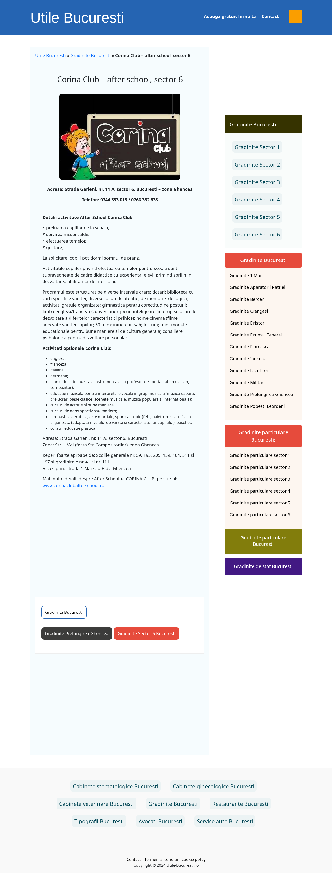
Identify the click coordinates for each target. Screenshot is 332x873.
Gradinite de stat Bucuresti (263, 566)
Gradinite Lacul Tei (249, 370)
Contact (270, 16)
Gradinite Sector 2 (257, 164)
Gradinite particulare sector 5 (260, 503)
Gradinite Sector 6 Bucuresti (147, 633)
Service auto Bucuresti (225, 821)
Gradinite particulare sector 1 (260, 455)
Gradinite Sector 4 (257, 199)
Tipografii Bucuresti (99, 821)
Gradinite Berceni (248, 299)
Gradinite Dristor (247, 323)
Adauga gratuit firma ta (230, 16)
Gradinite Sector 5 (257, 216)
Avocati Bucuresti (160, 821)
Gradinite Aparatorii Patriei (257, 287)
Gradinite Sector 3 (257, 181)
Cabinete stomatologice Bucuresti (115, 786)
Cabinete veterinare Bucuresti (96, 803)
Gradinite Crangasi (249, 311)
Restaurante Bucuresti (240, 803)
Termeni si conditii (161, 859)
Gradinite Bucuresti (90, 55)
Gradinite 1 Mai (245, 275)
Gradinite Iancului (248, 358)
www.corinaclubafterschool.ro (73, 485)
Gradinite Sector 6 (257, 234)
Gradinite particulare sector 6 (260, 515)
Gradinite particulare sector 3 (260, 479)
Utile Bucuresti (77, 17)
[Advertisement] (120, 539)
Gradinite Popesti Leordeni (257, 406)
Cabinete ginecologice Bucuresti (213, 786)
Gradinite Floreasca (250, 347)
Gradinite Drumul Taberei (256, 335)
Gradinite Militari (247, 382)
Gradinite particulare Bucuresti (263, 540)
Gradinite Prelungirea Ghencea (76, 633)
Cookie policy (193, 859)
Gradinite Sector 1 (257, 147)
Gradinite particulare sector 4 (260, 491)
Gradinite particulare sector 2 (260, 467)
